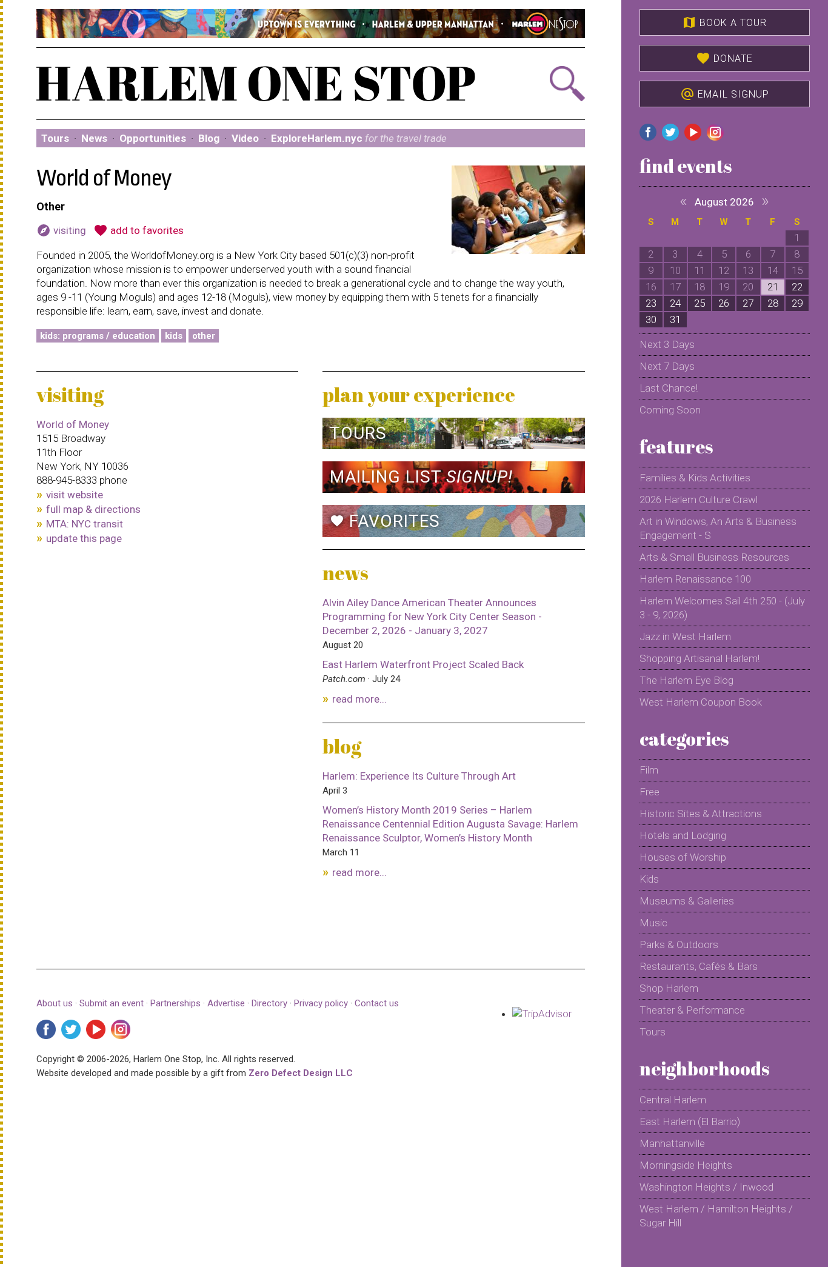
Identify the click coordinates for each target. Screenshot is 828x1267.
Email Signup (724, 94)
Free (649, 792)
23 (651, 303)
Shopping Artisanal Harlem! (699, 658)
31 (675, 319)
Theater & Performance (692, 1010)
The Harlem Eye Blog (686, 680)
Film (648, 770)
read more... (359, 699)
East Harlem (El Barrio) (689, 1121)
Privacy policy (321, 1003)
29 (797, 303)
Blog (208, 138)
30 (651, 319)
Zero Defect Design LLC (301, 1073)
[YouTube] (95, 1029)
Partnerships (176, 1003)
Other (203, 335)
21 (772, 287)
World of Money (72, 424)
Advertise (226, 1003)
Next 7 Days (667, 366)
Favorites (385, 521)
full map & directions (93, 509)
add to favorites (138, 230)
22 (797, 287)
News (94, 138)
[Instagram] (120, 1029)
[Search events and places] (543, 83)
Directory (269, 1003)
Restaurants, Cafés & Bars (698, 966)
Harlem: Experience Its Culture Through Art (419, 776)
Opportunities (152, 138)
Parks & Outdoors (678, 944)
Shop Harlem (668, 988)
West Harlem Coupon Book (700, 702)
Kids (173, 335)
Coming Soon (670, 410)
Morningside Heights (685, 1165)
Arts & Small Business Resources (714, 557)
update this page (84, 538)
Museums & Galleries (686, 901)
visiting (61, 230)
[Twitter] (71, 1029)
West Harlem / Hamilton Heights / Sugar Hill (716, 1216)
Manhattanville (672, 1143)
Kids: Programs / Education (97, 335)
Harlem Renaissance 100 (695, 579)
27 (748, 303)
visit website (74, 495)
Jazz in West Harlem (685, 636)
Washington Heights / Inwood (706, 1187)
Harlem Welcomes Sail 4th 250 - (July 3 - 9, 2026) (722, 608)
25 (699, 303)
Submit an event (111, 1003)
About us (54, 1003)
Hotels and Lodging (682, 835)
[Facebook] (46, 1029)
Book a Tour (724, 22)
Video (245, 138)
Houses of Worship (682, 857)
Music (653, 923)
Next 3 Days (667, 344)
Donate (724, 58)
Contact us (377, 1003)
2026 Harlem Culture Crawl (698, 499)
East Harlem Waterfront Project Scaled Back (423, 664)
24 (675, 303)
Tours (55, 138)
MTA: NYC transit (84, 524)
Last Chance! (668, 388)
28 (772, 303)
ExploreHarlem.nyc (359, 138)
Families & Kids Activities (694, 478)
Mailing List (421, 477)
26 (723, 303)
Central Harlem (672, 1100)
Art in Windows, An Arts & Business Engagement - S (717, 528)
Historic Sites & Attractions (700, 813)
